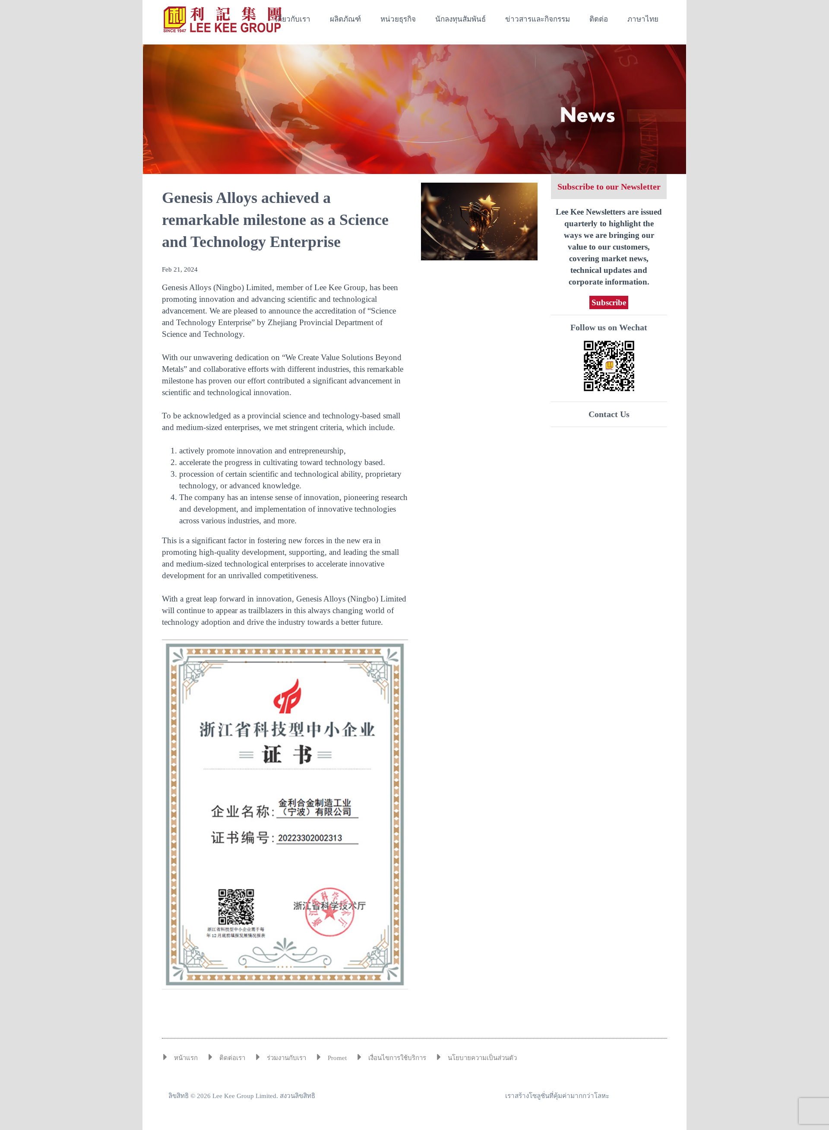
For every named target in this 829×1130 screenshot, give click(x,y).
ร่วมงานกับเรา (286, 1057)
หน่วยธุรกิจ (398, 19)
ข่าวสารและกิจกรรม (537, 19)
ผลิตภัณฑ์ (345, 19)
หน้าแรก (186, 1057)
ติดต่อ (598, 19)
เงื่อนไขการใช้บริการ (397, 1057)
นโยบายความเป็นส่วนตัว (482, 1057)
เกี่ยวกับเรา (292, 19)
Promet (337, 1057)
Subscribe (609, 302)
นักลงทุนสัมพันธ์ (460, 19)
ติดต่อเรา (232, 1057)
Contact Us (609, 414)
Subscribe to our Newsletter (609, 186)
